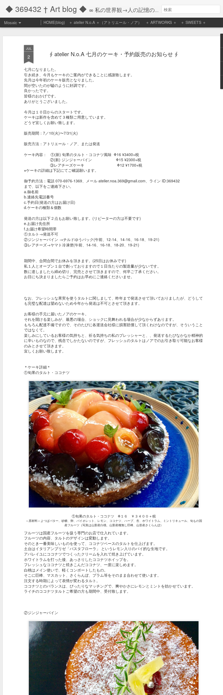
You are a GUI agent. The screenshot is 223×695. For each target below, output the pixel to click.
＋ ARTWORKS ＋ (161, 22)
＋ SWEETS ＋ (193, 22)
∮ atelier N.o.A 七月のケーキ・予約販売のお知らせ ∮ (113, 54)
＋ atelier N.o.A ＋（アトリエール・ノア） (105, 22)
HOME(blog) (54, 22)
